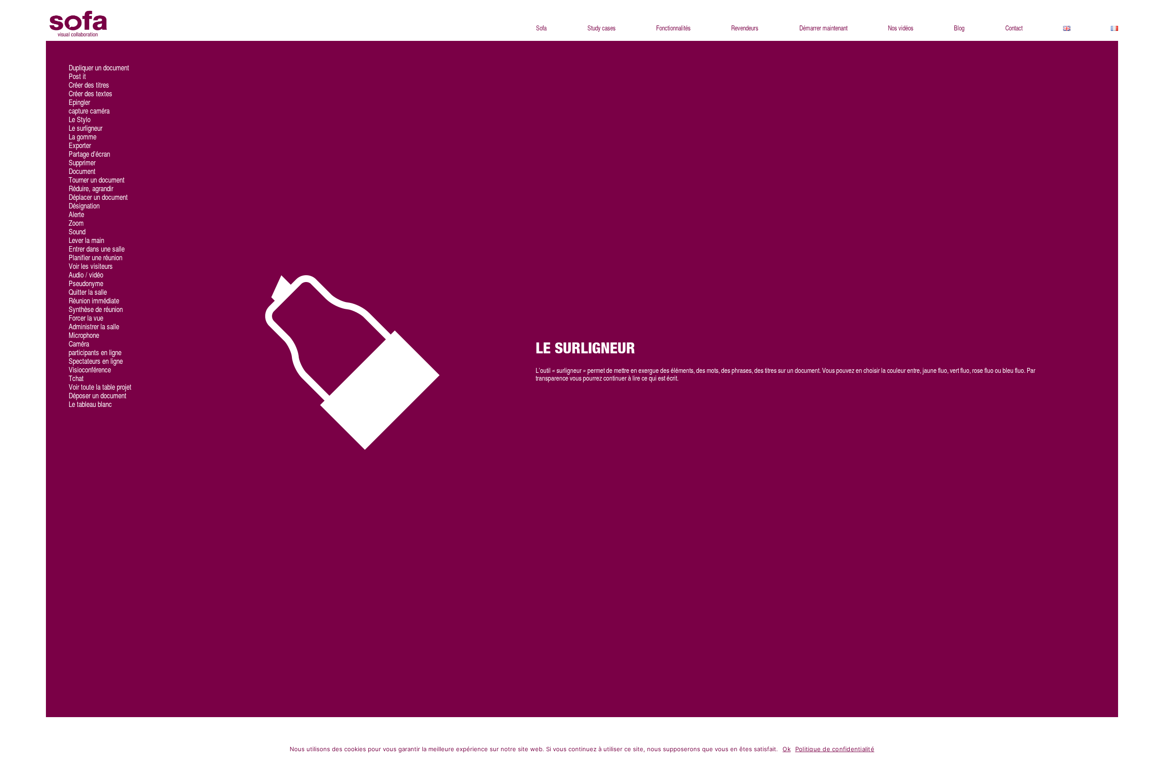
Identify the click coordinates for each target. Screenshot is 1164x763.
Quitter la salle (88, 292)
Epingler (79, 102)
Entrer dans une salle (97, 249)
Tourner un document (97, 180)
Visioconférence (90, 370)
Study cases (601, 28)
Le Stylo (79, 119)
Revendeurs (744, 28)
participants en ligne (95, 352)
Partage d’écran (89, 154)
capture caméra (89, 111)
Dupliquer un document (99, 68)
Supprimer (82, 163)
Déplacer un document (98, 197)
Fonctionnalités (673, 28)
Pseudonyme (86, 283)
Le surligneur (85, 128)
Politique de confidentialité (834, 749)
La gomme (82, 137)
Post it (77, 76)
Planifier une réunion (95, 257)
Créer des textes (90, 93)
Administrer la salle (94, 326)
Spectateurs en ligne (96, 361)
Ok (787, 749)
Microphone (84, 335)
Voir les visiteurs (91, 266)
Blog (959, 28)
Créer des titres (89, 85)
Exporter (80, 145)
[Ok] (1152, 750)
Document (82, 171)
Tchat (76, 378)
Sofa (541, 28)
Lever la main (86, 240)
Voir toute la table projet (100, 387)
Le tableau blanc (90, 404)
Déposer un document (97, 395)
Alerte (76, 214)
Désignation (84, 206)
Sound (77, 232)
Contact (1014, 28)
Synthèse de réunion (96, 309)
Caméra (79, 344)
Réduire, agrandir (91, 188)
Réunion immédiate (94, 301)
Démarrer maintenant (823, 28)
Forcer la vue (86, 318)
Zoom (76, 223)
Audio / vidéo (86, 275)
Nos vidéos (900, 28)
